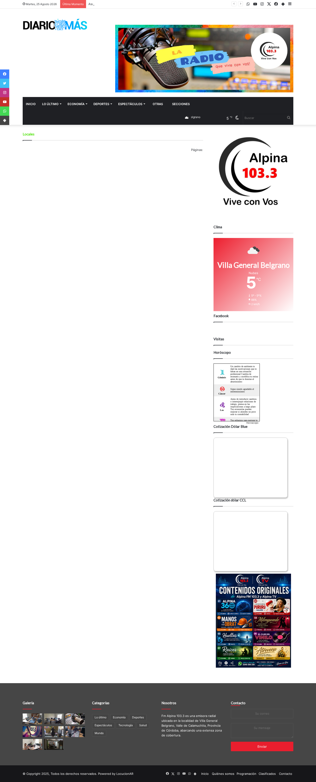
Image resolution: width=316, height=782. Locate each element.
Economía (76, 104)
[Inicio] (55, 24)
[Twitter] (4, 83)
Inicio (31, 104)
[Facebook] (4, 74)
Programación (246, 774)
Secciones (181, 104)
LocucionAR (124, 774)
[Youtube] (4, 101)
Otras (158, 104)
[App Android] (4, 120)
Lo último (50, 104)
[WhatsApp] (4, 111)
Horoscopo (252, 422)
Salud (143, 725)
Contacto (238, 703)
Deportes (101, 104)
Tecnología (125, 725)
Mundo (99, 733)
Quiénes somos (223, 774)
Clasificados (267, 774)
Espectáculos (130, 104)
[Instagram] (4, 92)
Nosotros (168, 703)
